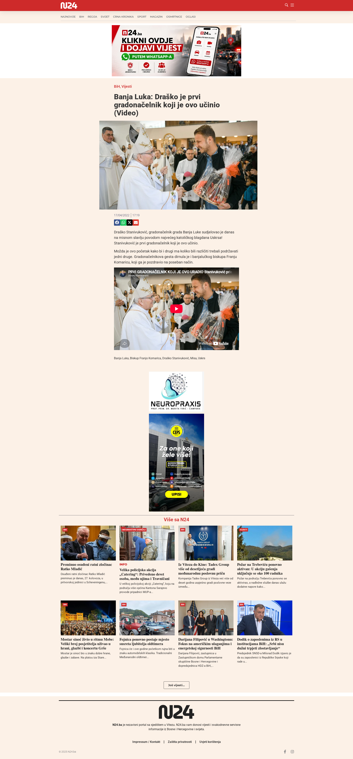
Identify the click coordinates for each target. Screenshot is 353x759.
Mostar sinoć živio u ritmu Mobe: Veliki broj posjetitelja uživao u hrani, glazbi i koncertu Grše (87, 644)
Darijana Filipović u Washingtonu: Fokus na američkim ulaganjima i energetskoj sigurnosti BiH (205, 644)
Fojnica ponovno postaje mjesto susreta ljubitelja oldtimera (144, 641)
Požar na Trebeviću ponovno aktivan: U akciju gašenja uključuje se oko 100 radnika (260, 569)
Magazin (156, 16)
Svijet (105, 16)
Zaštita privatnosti (180, 742)
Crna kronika (123, 16)
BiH (81, 16)
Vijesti (127, 86)
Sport (141, 16)
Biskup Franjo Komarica (145, 358)
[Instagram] (292, 751)
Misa (193, 358)
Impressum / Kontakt (146, 742)
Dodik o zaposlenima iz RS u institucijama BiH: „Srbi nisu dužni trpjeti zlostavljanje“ (260, 644)
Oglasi (191, 16)
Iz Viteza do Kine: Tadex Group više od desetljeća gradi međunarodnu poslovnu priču (203, 569)
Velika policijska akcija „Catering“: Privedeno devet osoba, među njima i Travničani (145, 574)
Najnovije (68, 16)
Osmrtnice (174, 16)
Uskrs (201, 358)
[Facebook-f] (285, 751)
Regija (92, 16)
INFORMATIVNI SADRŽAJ (134, 530)
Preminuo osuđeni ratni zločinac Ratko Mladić (86, 566)
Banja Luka (121, 358)
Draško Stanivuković (175, 358)
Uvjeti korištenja (210, 742)
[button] (117, 222)
